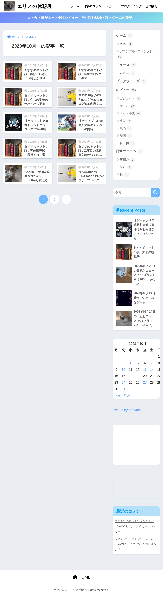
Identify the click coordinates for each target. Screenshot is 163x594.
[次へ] (66, 199)
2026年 (126, 73)
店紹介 (126, 159)
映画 (125, 128)
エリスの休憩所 (34, 6)
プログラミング (131, 6)
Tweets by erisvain (127, 410)
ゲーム (124, 35)
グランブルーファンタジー (137, 54)
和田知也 (150, 544)
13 (145, 369)
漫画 (125, 135)
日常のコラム (92, 6)
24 (123, 382)
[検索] (155, 192)
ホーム (74, 6)
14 (152, 369)
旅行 (125, 167)
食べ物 (127, 143)
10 (123, 369)
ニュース (125, 65)
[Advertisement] (136, 445)
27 (145, 382)
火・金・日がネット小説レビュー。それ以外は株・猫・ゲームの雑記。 (81, 18)
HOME (83, 577)
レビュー (111, 6)
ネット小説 (130, 113)
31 (123, 389)
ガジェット (129, 98)
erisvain (150, 526)
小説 (125, 120)
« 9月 (117, 395)
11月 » (128, 395)
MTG (125, 43)
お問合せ (152, 6)
